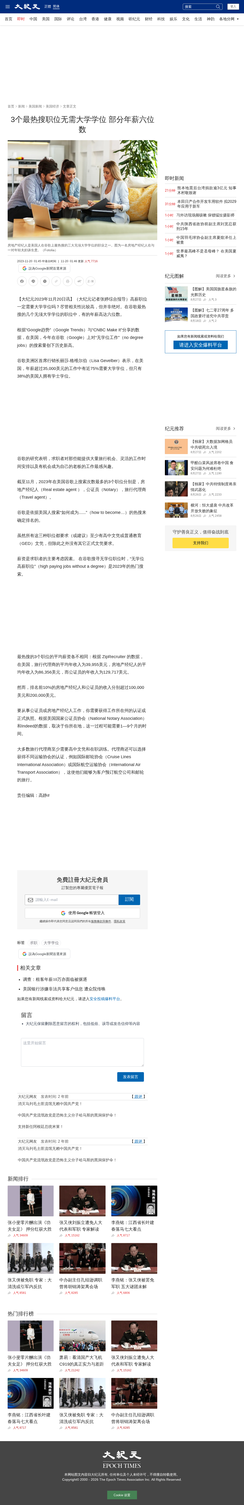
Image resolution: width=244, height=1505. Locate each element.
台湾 (83, 19)
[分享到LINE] (33, 282)
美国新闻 (35, 106)
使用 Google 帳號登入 (86, 913)
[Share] (10, 1235)
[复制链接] (56, 281)
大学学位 (51, 943)
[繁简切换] (90, 282)
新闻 (21, 106)
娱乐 (173, 19)
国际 (58, 19)
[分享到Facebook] (22, 282)
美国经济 (52, 106)
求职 (33, 943)
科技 (161, 19)
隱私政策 (119, 921)
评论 (70, 19)
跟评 (138, 1097)
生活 (198, 19)
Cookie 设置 (122, 1495)
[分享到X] (45, 282)
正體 (47, 6)
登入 (233, 6)
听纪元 (134, 19)
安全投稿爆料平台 (105, 999)
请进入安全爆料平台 (200, 345)
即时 (21, 19)
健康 (108, 19)
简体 (56, 6)
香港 (95, 19)
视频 (120, 19)
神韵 (210, 19)
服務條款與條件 (101, 921)
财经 (148, 19)
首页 (8, 19)
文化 (186, 19)
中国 (33, 19)
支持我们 (200, 543)
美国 (46, 19)
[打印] (67, 282)
